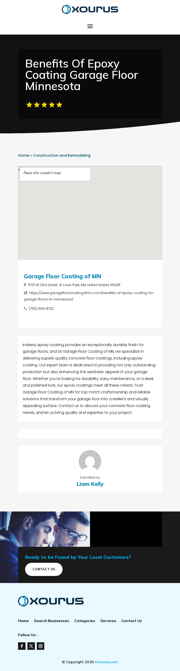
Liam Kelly (90, 483)
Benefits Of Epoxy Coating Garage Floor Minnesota (81, 74)
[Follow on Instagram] (40, 646)
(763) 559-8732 (41, 308)
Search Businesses (51, 621)
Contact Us (44, 569)
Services (108, 621)
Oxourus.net (106, 661)
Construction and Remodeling (61, 155)
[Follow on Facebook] (22, 646)
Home (23, 155)
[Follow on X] (31, 646)
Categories (84, 621)
